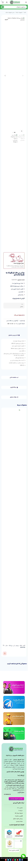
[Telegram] (8, 860)
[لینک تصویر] (14, 687)
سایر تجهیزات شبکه (10, 12)
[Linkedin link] (10, 324)
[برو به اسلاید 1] (14, 132)
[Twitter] (20, 860)
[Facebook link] (16, 324)
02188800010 (7, 794)
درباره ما (21, 810)
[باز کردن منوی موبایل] (26, 2)
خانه (25, 12)
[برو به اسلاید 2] (13, 132)
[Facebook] (22, 860)
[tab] (14, 335)
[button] (22, 75)
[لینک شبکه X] (14, 324)
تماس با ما (20, 808)
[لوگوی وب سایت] (15, 2)
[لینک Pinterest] (12, 324)
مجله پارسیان (19, 821)
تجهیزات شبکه (19, 12)
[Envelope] (6, 860)
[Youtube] (17, 860)
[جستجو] (3, 7)
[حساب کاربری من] (6, 2)
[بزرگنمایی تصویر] (21, 131)
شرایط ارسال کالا (19, 813)
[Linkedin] (10, 860)
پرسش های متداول (18, 819)
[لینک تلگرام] (8, 324)
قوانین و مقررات (19, 816)
